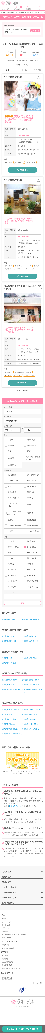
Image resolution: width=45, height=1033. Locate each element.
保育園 (10, 531)
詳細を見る (24, 170)
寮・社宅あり (13, 581)
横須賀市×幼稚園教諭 (30, 658)
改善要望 (5, 931)
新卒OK (11, 553)
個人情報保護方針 (8, 962)
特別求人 (11, 541)
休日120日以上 (32, 553)
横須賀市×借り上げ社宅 (10, 714)
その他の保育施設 (33, 531)
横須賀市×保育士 (8, 658)
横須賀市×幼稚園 (8, 685)
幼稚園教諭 (31, 440)
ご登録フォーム (7, 928)
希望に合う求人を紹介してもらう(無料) (22, 1029)
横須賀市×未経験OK (29, 719)
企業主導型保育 (13, 498)
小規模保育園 (31, 558)
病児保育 (30, 513)
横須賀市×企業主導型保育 (11, 689)
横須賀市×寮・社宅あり (30, 729)
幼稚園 (10, 486)
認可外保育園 (31, 486)
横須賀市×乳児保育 (9, 724)
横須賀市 (36, 12)
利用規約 (5, 959)
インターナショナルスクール (14, 513)
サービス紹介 (6, 922)
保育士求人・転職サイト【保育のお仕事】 (12, 12)
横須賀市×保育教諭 (9, 663)
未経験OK (11, 564)
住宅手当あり (31, 541)
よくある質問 (6, 925)
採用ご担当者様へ (8, 938)
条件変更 (36, 31)
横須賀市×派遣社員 (9, 641)
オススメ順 (36, 70)
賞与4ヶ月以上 (13, 547)
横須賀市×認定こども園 (30, 680)
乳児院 (10, 520)
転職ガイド (5, 945)
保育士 (10, 440)
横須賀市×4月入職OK (30, 724)
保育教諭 (11, 445)
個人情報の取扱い (8, 965)
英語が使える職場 (33, 581)
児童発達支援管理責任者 (33, 458)
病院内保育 (12, 492)
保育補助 (11, 458)
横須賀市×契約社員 (29, 636)
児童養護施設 (31, 520)
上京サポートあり (33, 587)
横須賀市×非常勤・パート (31, 641)
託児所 (29, 505)
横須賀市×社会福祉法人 (10, 729)
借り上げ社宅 (31, 547)
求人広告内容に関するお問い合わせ (14, 934)
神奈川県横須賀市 (8, 619)
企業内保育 (31, 492)
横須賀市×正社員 (8, 636)
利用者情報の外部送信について (12, 968)
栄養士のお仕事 (7, 978)
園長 (9, 451)
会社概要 (5, 956)
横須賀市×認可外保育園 (30, 685)
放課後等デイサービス (14, 504)
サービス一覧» (37, 983)
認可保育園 (12, 475)
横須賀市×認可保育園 (10, 680)
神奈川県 (29, 12)
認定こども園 (31, 481)
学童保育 (30, 498)
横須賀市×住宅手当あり (10, 710)
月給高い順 (22, 70)
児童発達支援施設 (14, 525)
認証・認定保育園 (33, 475)
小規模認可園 (13, 481)
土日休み (11, 558)
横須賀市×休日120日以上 (31, 714)
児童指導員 (12, 465)
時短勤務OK (31, 575)
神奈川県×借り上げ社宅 (30, 619)
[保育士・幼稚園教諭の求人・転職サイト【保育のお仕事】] (10, 3)
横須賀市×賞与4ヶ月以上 (31, 710)
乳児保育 (30, 564)
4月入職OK (12, 570)
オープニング (31, 570)
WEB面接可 (12, 587)
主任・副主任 (31, 445)
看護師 (29, 451)
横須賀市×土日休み (9, 719)
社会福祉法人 (13, 575)
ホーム (4, 919)
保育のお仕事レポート (9, 948)
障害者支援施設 (32, 525)
